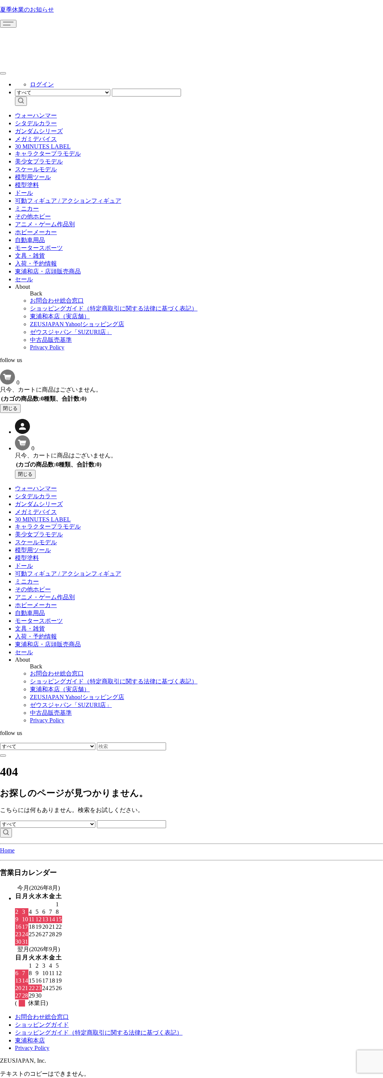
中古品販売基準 (51, 340)
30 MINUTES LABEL (43, 146)
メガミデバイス (36, 139)
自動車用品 (30, 240)
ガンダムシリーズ (39, 131)
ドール (24, 193)
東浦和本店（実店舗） (60, 316)
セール (24, 279)
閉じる (10, 408)
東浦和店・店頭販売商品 (48, 271)
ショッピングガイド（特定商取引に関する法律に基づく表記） (113, 308)
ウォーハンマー (36, 115)
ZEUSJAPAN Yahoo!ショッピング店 (77, 324)
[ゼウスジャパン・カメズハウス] (28, 44)
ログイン (42, 84)
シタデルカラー (36, 123)
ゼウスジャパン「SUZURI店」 (71, 332)
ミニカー (27, 208)
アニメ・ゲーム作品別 (45, 224)
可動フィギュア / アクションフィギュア (68, 200)
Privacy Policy (47, 347)
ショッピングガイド (42, 1025)
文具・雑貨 (30, 255)
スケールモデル (36, 169)
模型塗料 (27, 185)
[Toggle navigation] (8, 24)
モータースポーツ (39, 248)
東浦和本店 (30, 1040)
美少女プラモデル (39, 161)
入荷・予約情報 (36, 263)
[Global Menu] (3, 73)
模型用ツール (33, 177)
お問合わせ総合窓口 (57, 300)
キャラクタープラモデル (48, 153)
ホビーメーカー (36, 232)
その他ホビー (33, 216)
